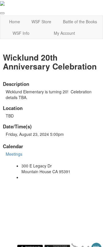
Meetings (14, 154)
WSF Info (21, 33)
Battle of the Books (80, 21)
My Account (64, 33)
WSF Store (41, 21)
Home (14, 21)
